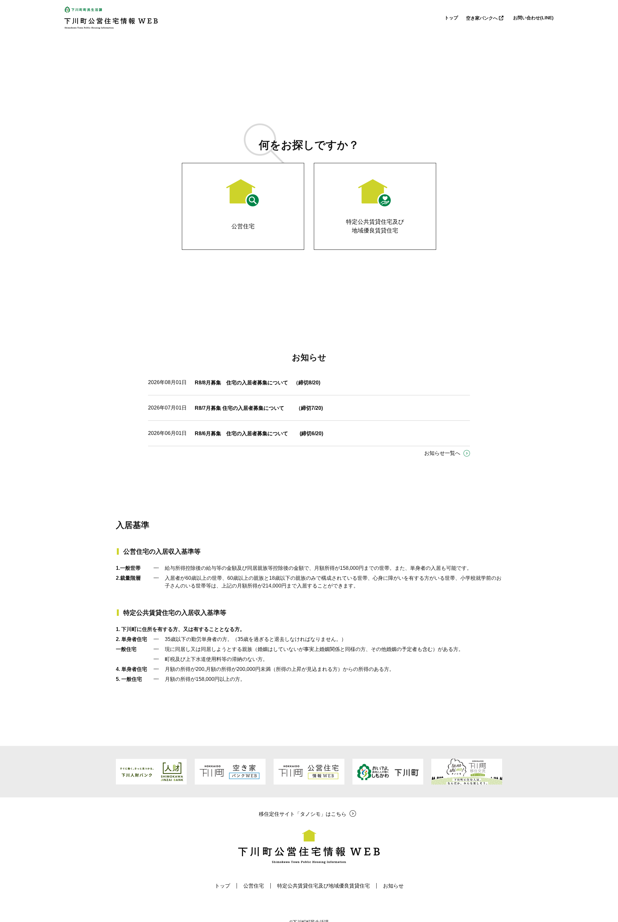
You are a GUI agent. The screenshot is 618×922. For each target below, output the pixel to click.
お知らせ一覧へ (442, 453)
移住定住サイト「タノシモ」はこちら (302, 814)
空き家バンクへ (482, 18)
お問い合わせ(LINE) (533, 17)
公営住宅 (253, 886)
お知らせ (393, 886)
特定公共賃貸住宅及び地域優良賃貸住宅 (323, 886)
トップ (451, 17)
